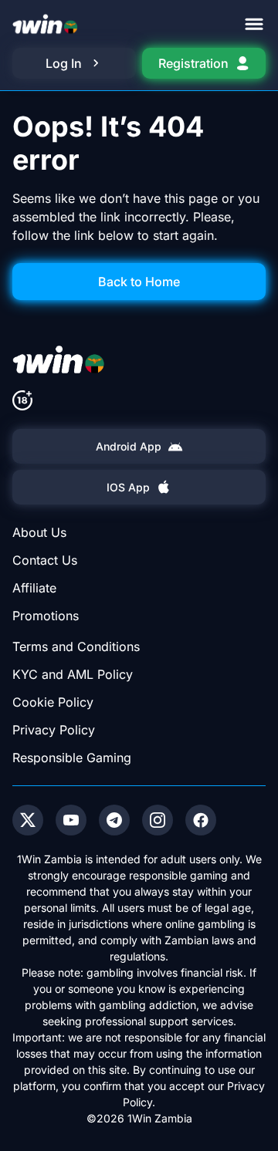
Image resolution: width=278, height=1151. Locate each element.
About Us (39, 532)
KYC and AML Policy (72, 674)
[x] (27, 820)
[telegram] (114, 820)
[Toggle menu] (254, 23)
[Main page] (45, 24)
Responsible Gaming (71, 757)
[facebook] (200, 820)
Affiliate (34, 588)
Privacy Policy (53, 730)
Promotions (45, 615)
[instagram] (157, 820)
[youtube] (71, 820)
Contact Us (44, 560)
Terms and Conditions (76, 646)
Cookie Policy (52, 702)
